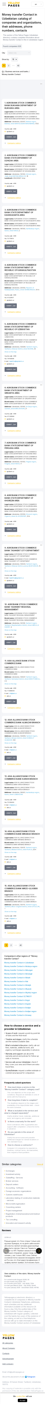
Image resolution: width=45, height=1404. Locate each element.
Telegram (31, 1377)
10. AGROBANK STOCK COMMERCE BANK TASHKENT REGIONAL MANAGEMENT (21, 607)
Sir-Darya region (31, 406)
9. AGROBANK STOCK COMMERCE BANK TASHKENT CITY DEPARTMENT (22, 549)
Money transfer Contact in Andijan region (20, 1011)
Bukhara (7, 123)
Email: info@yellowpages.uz (13, 1372)
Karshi (7, 231)
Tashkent (8, 349)
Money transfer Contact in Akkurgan (18, 970)
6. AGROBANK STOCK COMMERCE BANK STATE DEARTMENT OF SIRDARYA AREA (20, 390)
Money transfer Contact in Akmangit (18, 974)
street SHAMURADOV (27, 290)
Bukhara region (31, 121)
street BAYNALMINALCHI (17, 176)
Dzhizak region (31, 174)
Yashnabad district (17, 679)
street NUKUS (27, 849)
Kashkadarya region (32, 229)
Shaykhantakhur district (19, 625)
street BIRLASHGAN (18, 408)
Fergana (7, 464)
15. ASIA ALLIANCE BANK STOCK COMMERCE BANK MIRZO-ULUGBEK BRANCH (21, 888)
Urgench (8, 516)
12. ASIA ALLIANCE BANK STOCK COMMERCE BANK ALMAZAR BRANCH (22, 721)
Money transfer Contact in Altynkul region (20, 993)
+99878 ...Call (11, 586)
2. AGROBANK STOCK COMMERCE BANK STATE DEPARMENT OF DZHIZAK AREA (20, 158)
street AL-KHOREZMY (18, 516)
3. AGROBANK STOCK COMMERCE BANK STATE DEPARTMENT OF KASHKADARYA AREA (20, 212)
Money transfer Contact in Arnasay (17, 1015)
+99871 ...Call (10, 642)
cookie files (20, 1396)
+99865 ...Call (11, 137)
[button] (22, 143)
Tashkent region (31, 347)
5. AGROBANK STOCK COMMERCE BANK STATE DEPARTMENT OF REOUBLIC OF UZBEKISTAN (20, 326)
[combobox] (37, 4)
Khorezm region (31, 514)
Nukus (17, 290)
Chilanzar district (17, 349)
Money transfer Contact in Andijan (17, 1008)
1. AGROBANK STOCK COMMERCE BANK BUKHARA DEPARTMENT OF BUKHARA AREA (20, 105)
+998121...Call (11, 369)
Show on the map (11, 352)
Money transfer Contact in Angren (17, 1004)
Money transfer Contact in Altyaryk (17, 989)
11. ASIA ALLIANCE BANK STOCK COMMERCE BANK (20, 662)
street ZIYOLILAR (33, 906)
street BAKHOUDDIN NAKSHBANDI (23, 123)
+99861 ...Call (10, 306)
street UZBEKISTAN (16, 794)
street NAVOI (13, 231)
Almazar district (16, 738)
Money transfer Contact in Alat (16, 981)
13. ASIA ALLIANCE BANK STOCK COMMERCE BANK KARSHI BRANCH (21, 777)
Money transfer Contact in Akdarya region (20, 966)
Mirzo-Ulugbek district (19, 906)
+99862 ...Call (11, 529)
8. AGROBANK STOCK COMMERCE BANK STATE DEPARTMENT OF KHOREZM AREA (20, 498)
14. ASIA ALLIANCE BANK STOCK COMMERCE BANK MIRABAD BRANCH (22, 832)
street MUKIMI (28, 349)
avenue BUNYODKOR (30, 566)
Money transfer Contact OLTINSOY (18, 996)
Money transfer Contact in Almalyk (17, 985)
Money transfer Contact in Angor (17, 1000)
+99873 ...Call (11, 477)
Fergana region (31, 462)
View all (40, 1164)
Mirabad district (16, 849)
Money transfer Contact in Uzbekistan (19, 963)
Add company (7, 1364)
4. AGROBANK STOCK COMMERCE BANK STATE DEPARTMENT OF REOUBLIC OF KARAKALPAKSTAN (20, 267)
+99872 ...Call (11, 191)
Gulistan (7, 408)
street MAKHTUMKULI (32, 679)
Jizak (6, 176)
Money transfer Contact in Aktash (17, 978)
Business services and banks (17, 71)
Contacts (5, 1353)
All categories (7, 1343)
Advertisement (8, 1359)
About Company (8, 1348)
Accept (22, 1400)
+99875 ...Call (11, 246)
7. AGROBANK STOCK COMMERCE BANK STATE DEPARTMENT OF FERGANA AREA (20, 445)
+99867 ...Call (11, 424)
